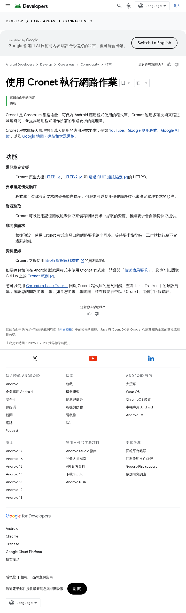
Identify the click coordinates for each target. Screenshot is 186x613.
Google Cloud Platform (24, 552)
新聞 (9, 415)
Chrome (12, 536)
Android (12, 384)
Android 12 (14, 490)
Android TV (134, 415)
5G (68, 423)
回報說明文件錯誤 (139, 458)
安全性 (11, 399)
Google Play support (141, 466)
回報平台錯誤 (136, 451)
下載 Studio (74, 474)
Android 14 (14, 474)
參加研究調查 (136, 474)
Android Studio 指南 (81, 451)
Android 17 (14, 451)
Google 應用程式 (142, 130)
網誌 (9, 423)
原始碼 (11, 407)
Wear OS (133, 391)
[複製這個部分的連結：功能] (22, 157)
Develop (14, 21)
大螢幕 (131, 384)
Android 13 (14, 482)
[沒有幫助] (176, 64)
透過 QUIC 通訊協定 (106, 177)
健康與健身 (74, 399)
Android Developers (20, 64)
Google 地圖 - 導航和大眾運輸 (48, 136)
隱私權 (71, 415)
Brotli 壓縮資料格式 (62, 260)
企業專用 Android (19, 391)
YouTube (116, 130)
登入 (176, 6)
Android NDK (76, 482)
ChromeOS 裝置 (138, 399)
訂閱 (77, 588)
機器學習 (72, 391)
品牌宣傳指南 (42, 577)
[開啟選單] (8, 6)
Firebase (12, 544)
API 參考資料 (75, 466)
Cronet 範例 (38, 276)
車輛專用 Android (139, 407)
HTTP (50, 177)
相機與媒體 (74, 407)
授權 (24, 577)
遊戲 (69, 384)
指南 (108, 64)
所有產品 (12, 559)
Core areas (43, 21)
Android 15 (14, 466)
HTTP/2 (71, 177)
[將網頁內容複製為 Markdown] (138, 83)
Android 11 (14, 497)
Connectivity (78, 21)
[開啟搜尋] (119, 6)
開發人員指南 (76, 458)
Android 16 (14, 458)
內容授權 (65, 329)
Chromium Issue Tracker (47, 285)
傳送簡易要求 (136, 270)
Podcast (12, 430)
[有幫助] (169, 64)
